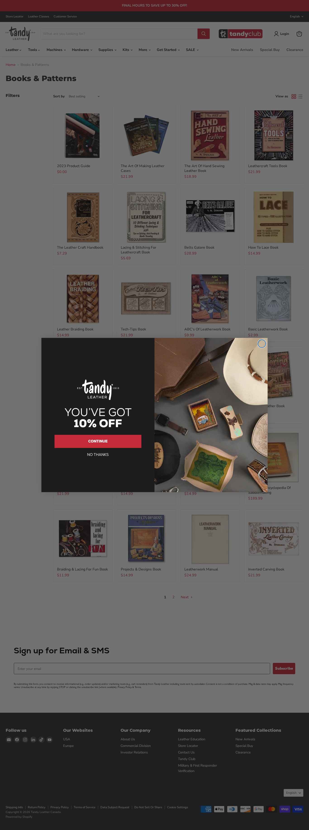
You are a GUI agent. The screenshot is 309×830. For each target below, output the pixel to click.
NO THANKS (98, 454)
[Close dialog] (262, 344)
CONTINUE (98, 441)
